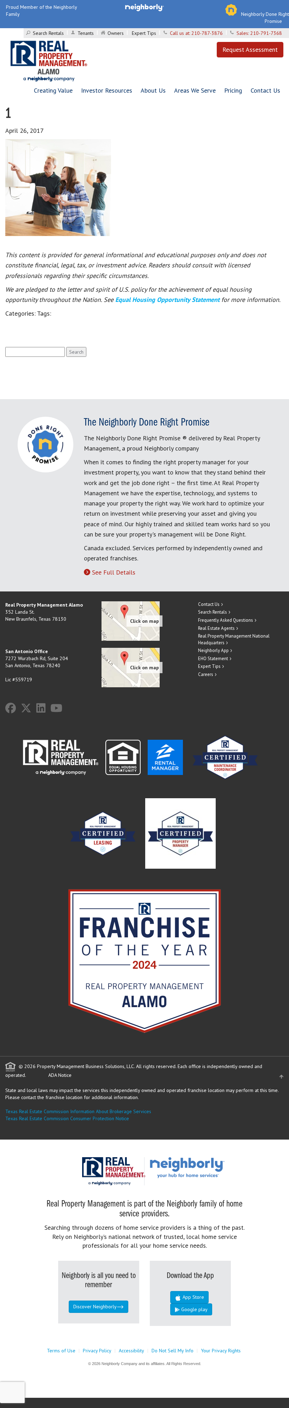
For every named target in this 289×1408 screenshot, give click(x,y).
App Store (192, 1297)
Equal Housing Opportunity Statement (168, 300)
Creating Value (53, 90)
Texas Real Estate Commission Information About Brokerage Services (78, 1111)
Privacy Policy (97, 1350)
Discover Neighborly (95, 1306)
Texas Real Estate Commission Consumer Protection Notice (67, 1118)
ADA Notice (60, 1075)
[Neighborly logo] (144, 7)
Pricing (233, 90)
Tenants (86, 33)
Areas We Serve (195, 90)
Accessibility (131, 1350)
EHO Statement (213, 659)
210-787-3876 (207, 33)
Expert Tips (144, 33)
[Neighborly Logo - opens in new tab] (208, 1167)
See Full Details (113, 572)
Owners (115, 33)
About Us (153, 90)
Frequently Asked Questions (225, 620)
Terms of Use (61, 1350)
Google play (194, 1309)
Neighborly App (213, 650)
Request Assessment (250, 49)
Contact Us (265, 90)
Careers (205, 674)
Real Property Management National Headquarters (234, 639)
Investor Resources (106, 90)
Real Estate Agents (216, 628)
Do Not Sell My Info (172, 1350)
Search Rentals (48, 33)
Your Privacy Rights (221, 1350)
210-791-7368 (266, 33)
